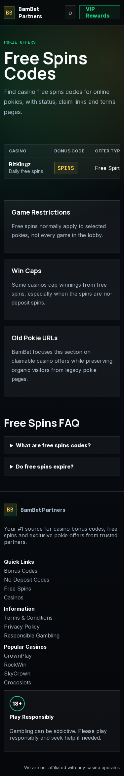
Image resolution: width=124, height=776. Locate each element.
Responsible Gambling (32, 635)
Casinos (13, 597)
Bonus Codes (20, 570)
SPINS (66, 168)
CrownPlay (18, 655)
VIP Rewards (98, 12)
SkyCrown (17, 673)
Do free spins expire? (45, 466)
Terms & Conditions (28, 617)
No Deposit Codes (26, 579)
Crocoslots (17, 682)
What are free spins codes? (53, 445)
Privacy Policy (22, 626)
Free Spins (17, 588)
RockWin (15, 664)
